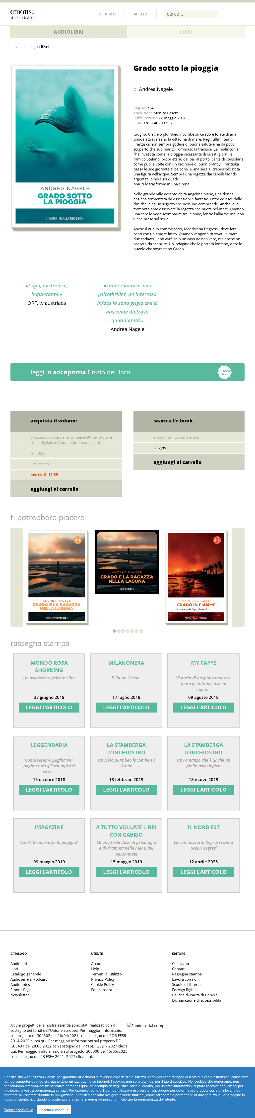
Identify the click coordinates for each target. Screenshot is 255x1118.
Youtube (82, 13)
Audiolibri (69, 31)
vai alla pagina (32, 47)
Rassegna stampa (187, 973)
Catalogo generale (25, 973)
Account (98, 963)
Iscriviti (107, 13)
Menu (241, 13)
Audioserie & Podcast (28, 979)
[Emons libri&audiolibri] (25, 15)
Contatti (179, 968)
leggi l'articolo (49, 707)
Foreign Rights (184, 989)
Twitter (60, 13)
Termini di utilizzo (106, 973)
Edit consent (101, 989)
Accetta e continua (53, 1110)
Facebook (49, 13)
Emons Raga (20, 989)
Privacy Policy (103, 979)
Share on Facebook (149, 261)
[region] (127, 1092)
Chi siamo (180, 963)
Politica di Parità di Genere (194, 994)
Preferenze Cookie (18, 1110)
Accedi (140, 13)
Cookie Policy (102, 984)
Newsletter (19, 994)
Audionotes (20, 984)
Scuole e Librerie (186, 984)
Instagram (71, 13)
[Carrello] (227, 13)
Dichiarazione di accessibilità (196, 1000)
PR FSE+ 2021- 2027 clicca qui (66, 1056)
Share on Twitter (138, 261)
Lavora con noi (184, 979)
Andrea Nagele (156, 89)
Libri (186, 31)
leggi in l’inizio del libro (130, 372)
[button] (114, 631)
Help (95, 968)
